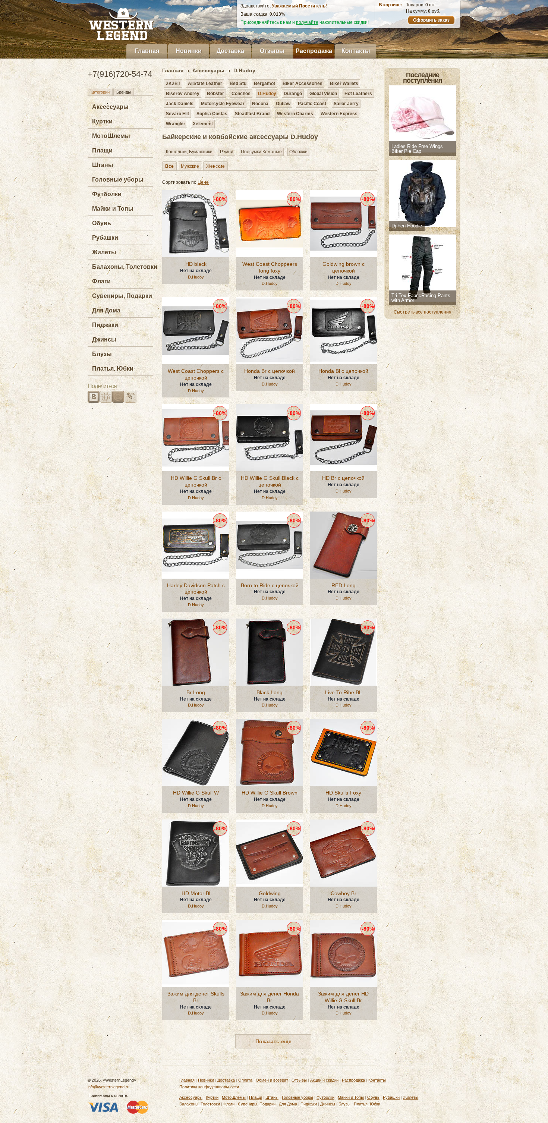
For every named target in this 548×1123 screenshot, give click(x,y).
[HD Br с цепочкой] (343, 437)
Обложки (298, 151)
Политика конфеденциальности (209, 1087)
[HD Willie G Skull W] (195, 752)
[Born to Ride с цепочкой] (269, 545)
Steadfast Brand (252, 113)
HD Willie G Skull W (196, 793)
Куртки (102, 121)
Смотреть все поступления (422, 312)
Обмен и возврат (272, 1080)
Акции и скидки (324, 1080)
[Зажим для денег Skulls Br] (195, 953)
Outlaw (283, 103)
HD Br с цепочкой (343, 478)
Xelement (203, 123)
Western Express (339, 113)
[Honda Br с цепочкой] (269, 330)
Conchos (241, 93)
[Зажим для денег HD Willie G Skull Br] (343, 953)
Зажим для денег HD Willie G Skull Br (343, 997)
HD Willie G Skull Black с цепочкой (270, 481)
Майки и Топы (112, 208)
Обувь (101, 223)
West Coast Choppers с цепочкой (196, 374)
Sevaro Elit (177, 113)
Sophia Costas (211, 113)
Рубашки (105, 238)
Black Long (269, 692)
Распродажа (314, 51)
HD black (196, 264)
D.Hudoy (267, 93)
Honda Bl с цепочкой (343, 371)
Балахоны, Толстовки (124, 267)
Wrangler (175, 123)
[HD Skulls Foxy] (343, 752)
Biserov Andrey (182, 93)
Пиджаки (105, 325)
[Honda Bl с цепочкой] (343, 330)
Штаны (102, 165)
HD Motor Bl (196, 893)
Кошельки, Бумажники (189, 151)
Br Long (195, 692)
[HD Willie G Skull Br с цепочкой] (195, 437)
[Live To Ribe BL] (343, 652)
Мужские (190, 166)
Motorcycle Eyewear (223, 103)
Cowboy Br (343, 893)
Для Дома (106, 310)
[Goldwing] (269, 853)
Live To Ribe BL (343, 692)
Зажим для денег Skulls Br (195, 997)
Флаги (101, 281)
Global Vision (323, 93)
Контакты (355, 51)
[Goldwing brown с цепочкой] (343, 223)
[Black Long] (269, 652)
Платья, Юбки (112, 368)
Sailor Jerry (346, 103)
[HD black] (195, 223)
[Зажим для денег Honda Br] (269, 953)
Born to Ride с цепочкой (270, 585)
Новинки (189, 51)
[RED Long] (343, 545)
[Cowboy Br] (343, 853)
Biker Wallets (344, 83)
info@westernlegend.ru (108, 1087)
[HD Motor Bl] (195, 853)
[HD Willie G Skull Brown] (269, 752)
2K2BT (173, 83)
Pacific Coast (312, 103)
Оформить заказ (431, 20)
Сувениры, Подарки (122, 296)
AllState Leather (205, 83)
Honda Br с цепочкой (269, 371)
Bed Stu (238, 83)
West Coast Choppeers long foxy (269, 267)
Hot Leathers (358, 93)
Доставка (230, 51)
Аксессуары (110, 107)
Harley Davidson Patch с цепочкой (196, 588)
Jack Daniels (179, 103)
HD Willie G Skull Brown (269, 793)
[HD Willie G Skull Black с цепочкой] (269, 437)
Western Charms (295, 113)
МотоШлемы (111, 136)
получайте (307, 22)
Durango (293, 93)
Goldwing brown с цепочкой (343, 267)
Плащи (102, 150)
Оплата (245, 1080)
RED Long (343, 585)
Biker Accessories (302, 83)
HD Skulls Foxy (343, 793)
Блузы (102, 354)
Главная (147, 51)
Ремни (226, 151)
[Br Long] (195, 652)
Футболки (107, 194)
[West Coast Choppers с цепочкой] (195, 330)
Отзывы (272, 51)
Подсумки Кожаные (261, 151)
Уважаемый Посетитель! (299, 6)
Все (169, 166)
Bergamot (264, 83)
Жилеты (104, 252)
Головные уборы (118, 179)
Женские (215, 166)
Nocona (260, 103)
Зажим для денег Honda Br (269, 997)
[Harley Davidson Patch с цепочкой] (195, 545)
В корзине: (390, 4)
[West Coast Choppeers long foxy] (269, 223)
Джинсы (104, 339)
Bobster (215, 93)
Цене (203, 182)
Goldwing (270, 893)
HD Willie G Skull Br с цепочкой (196, 481)
